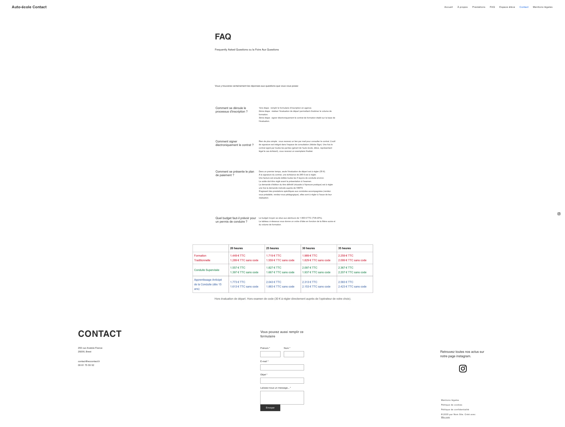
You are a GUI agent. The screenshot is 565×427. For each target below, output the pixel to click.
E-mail (263, 361)
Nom (286, 348)
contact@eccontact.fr (89, 361)
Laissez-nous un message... (274, 388)
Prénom (264, 348)
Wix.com (445, 417)
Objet (263, 374)
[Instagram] (559, 214)
